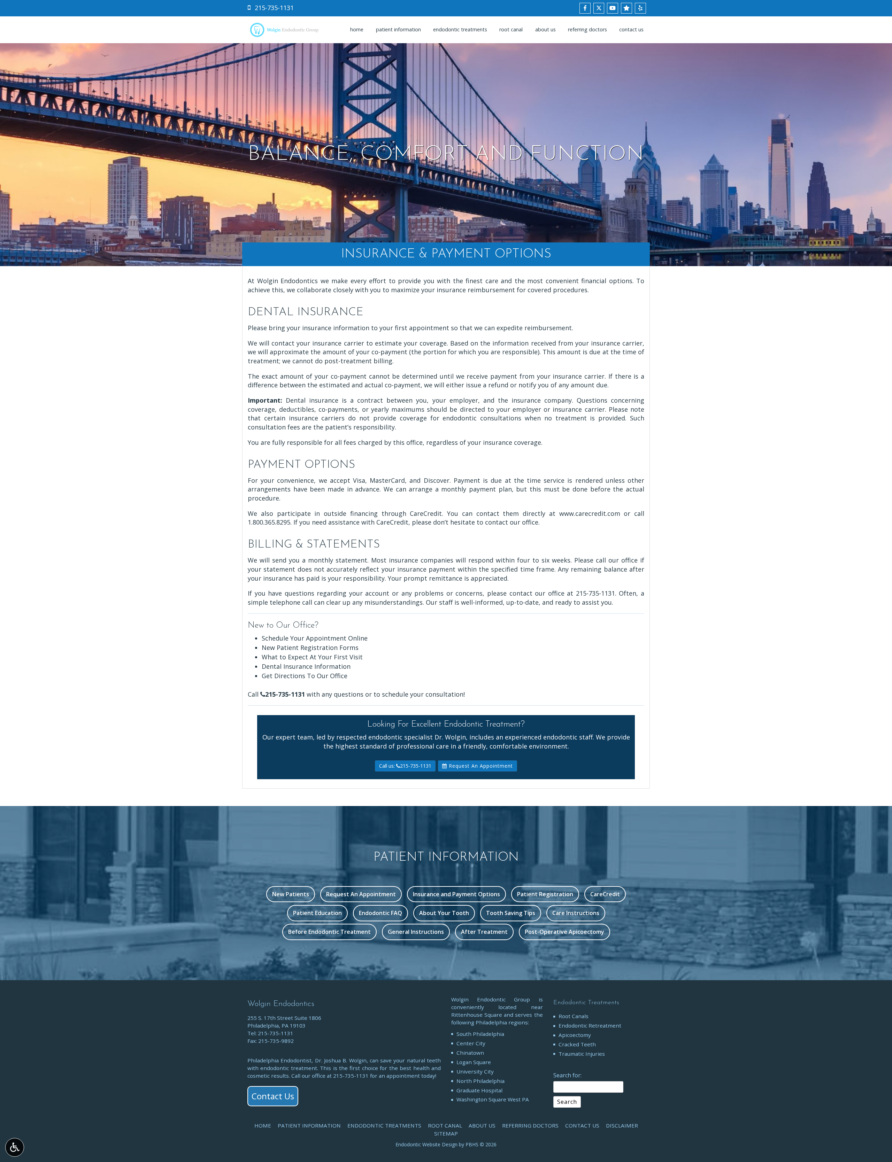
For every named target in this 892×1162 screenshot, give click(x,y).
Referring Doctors (587, 29)
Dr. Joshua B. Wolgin (341, 1060)
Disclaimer (622, 1125)
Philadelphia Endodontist (279, 1060)
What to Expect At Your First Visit (312, 657)
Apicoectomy (575, 1034)
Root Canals (574, 1016)
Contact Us (631, 29)
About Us (545, 29)
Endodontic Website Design (426, 1144)
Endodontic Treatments (460, 29)
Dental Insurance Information (306, 666)
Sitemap (446, 1133)
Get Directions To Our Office (304, 676)
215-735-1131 (595, 593)
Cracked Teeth (577, 1044)
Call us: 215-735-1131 (405, 765)
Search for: (567, 1075)
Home (356, 29)
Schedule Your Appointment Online (315, 638)
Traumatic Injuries (582, 1053)
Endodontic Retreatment (590, 1025)
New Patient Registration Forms (310, 647)
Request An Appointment (480, 765)
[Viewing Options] (14, 1147)
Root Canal (511, 29)
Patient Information (398, 29)
